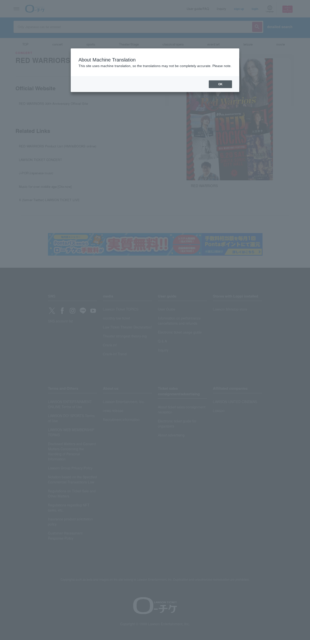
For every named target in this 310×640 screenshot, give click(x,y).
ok (220, 84)
